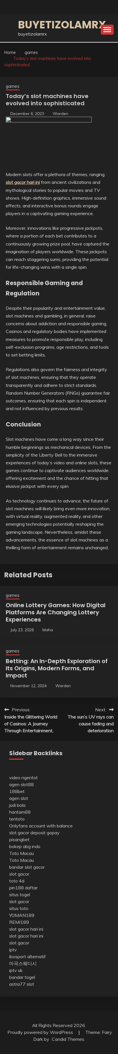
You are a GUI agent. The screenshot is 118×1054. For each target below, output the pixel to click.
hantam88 (20, 812)
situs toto (18, 908)
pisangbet (19, 839)
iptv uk (16, 970)
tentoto (17, 819)
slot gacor (19, 874)
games (12, 86)
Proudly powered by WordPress (40, 1032)
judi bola (17, 805)
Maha (47, 629)
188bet (17, 791)
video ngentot (23, 777)
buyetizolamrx (62, 24)
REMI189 (19, 922)
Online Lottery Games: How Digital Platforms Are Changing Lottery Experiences (55, 612)
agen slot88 (21, 784)
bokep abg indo (24, 846)
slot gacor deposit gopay (34, 832)
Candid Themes (68, 1039)
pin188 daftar (23, 888)
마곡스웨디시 (23, 963)
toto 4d (16, 881)
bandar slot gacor (27, 867)
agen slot (18, 798)
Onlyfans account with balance (41, 826)
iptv (13, 949)
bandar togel (22, 977)
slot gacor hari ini (26, 929)
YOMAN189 (21, 915)
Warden (60, 113)
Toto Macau (21, 853)
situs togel (19, 894)
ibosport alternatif (27, 956)
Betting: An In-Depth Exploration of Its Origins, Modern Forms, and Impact (57, 668)
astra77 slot (21, 984)
